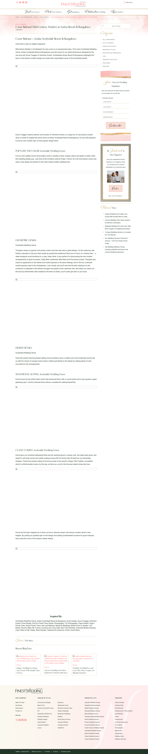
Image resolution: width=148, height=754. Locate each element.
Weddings (95, 12)
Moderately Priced (63, 705)
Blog (35, 17)
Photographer (119, 728)
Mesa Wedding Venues (91, 714)
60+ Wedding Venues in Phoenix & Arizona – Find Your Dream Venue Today (116, 240)
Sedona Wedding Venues (92, 733)
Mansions (60, 702)
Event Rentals (119, 714)
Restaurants (118, 730)
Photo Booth (118, 725)
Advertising (18, 705)
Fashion (106, 66)
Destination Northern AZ (44, 714)
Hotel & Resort (41, 722)
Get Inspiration (26, 17)
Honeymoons (119, 719)
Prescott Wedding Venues (92, 725)
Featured (106, 63)
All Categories (109, 39)
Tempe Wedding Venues (92, 736)
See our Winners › (115, 196)
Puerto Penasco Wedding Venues (94, 728)
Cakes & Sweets (119, 702)
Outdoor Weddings (63, 711)
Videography (118, 733)
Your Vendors (53, 12)
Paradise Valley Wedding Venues (94, 716)
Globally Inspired (42, 719)
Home (17, 17)
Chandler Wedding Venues (92, 702)
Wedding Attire (119, 736)
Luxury (39, 728)
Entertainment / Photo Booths (124, 711)
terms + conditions (22, 751)
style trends (44, 17)
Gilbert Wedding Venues (92, 708)
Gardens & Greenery (43, 716)
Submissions (19, 708)
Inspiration (73, 12)
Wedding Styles (109, 49)
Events (55, 751)
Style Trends (108, 43)
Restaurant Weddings (64, 714)
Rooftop (60, 716)
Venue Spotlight (109, 46)
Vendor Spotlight (110, 59)
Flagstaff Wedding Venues (92, 705)
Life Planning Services (121, 722)
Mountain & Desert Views (65, 708)
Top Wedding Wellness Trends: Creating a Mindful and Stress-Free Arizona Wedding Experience (116, 249)
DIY (38, 711)
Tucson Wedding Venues (92, 739)
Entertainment (119, 708)
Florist (117, 716)
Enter (115, 188)
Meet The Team (19, 702)
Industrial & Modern (43, 725)
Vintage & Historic (63, 725)
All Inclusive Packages (43, 702)
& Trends (117, 12)
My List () (129, 2)
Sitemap (47, 751)
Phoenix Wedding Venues (92, 722)
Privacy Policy (37, 751)
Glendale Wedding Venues (92, 711)
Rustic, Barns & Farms (64, 719)
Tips (104, 56)
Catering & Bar (119, 705)
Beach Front (41, 705)
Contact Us (18, 711)
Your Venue (31, 12)
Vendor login (65, 751)
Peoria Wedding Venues (92, 719)
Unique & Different (63, 722)
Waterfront (61, 728)
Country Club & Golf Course (45, 708)
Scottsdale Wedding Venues (93, 730)
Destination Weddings (112, 53)
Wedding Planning (120, 739)
